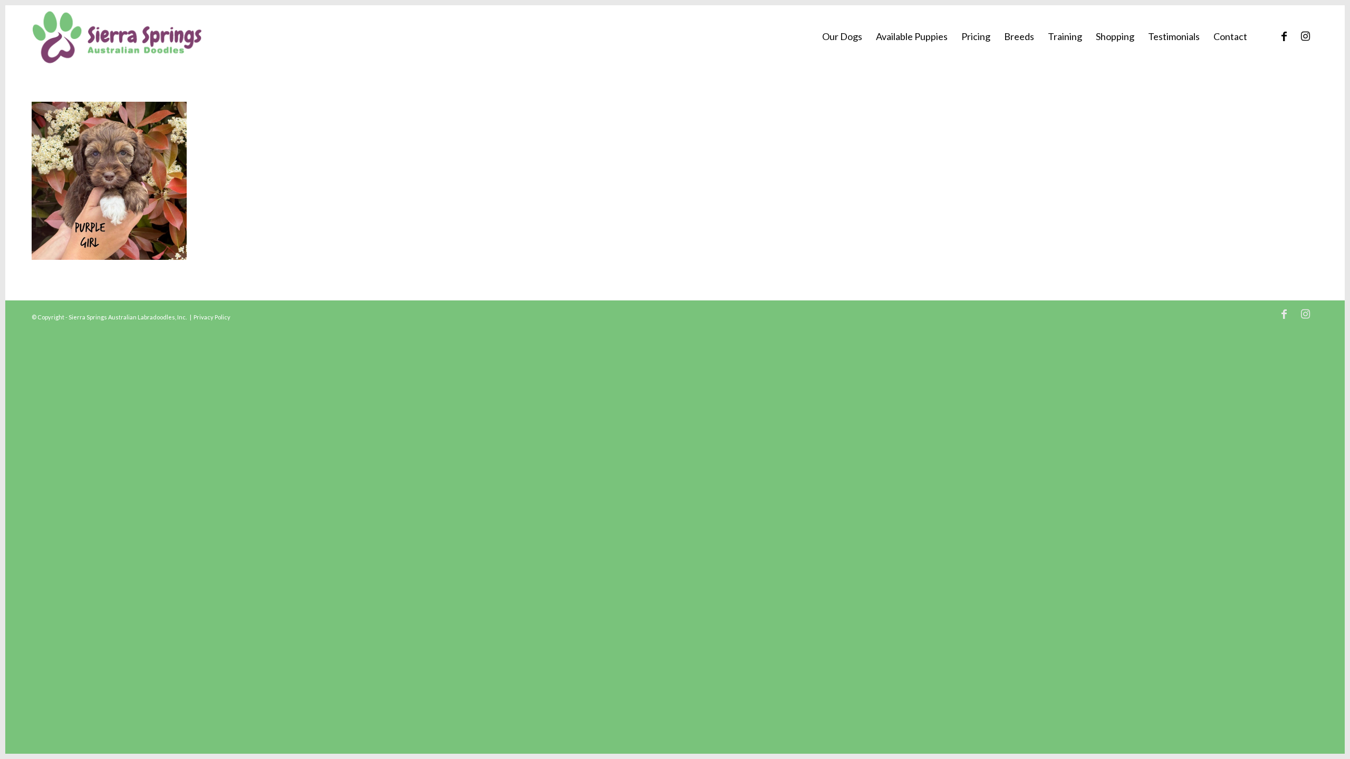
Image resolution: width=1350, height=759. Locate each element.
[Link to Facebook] (1284, 36)
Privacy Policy (212, 317)
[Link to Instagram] (1305, 36)
